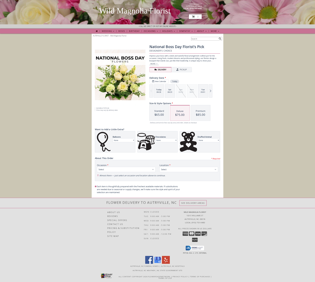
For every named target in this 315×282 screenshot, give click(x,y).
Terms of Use (165, 278)
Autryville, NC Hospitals (173, 266)
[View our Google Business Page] (157, 263)
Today (174, 81)
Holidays (167, 31)
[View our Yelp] (166, 263)
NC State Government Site (169, 270)
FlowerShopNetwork (159, 276)
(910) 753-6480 (196, 8)
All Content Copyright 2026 (133, 276)
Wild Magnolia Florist (134, 10)
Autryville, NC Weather (144, 270)
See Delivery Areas (193, 203)
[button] (195, 16)
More (214, 31)
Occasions (150, 31)
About (200, 31)
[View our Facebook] (149, 263)
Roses (121, 31)
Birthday (134, 31)
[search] (220, 38)
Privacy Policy (180, 276)
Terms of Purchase (200, 276)
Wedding (107, 31)
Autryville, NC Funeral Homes (144, 266)
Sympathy (184, 31)
